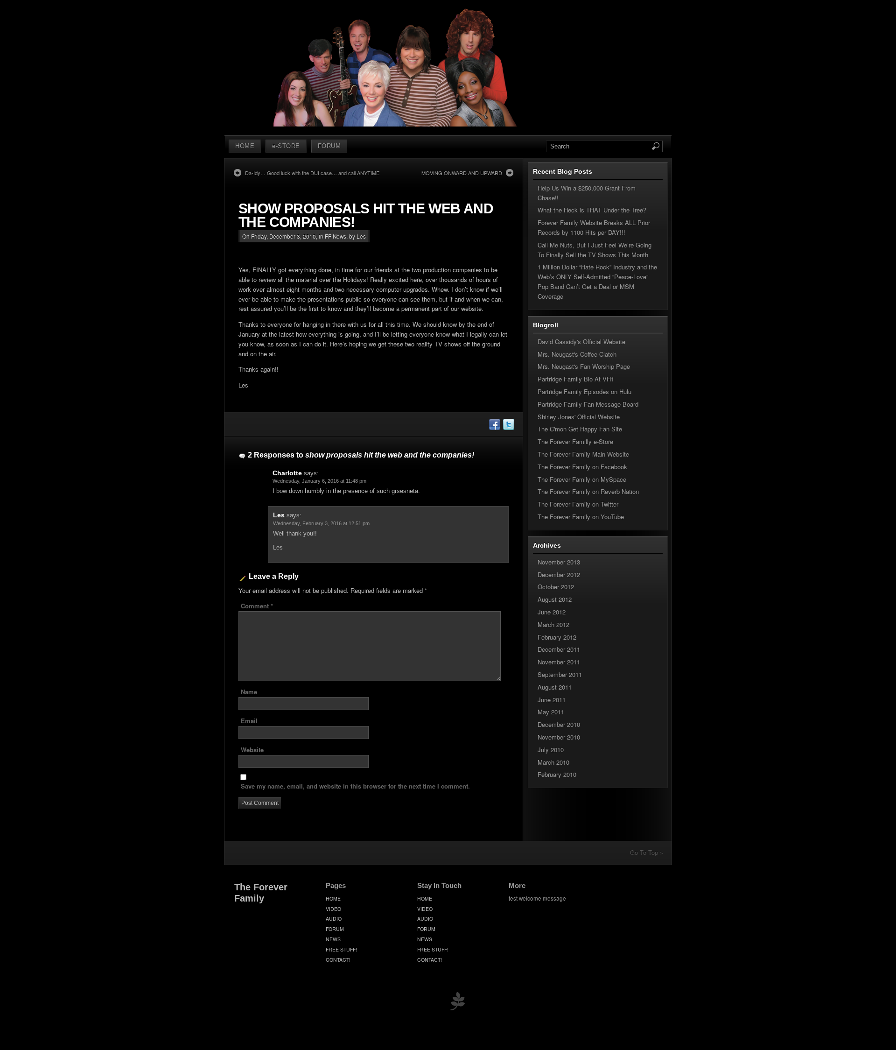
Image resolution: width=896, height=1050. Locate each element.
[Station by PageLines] (457, 1003)
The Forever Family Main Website (583, 454)
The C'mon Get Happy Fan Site (580, 428)
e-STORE (286, 145)
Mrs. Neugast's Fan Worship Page (584, 366)
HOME (244, 145)
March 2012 (553, 624)
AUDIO (334, 918)
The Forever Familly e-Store (575, 441)
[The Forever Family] (395, 124)
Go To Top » (646, 852)
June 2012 (552, 611)
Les (279, 515)
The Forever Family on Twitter (578, 504)
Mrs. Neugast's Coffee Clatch (577, 354)
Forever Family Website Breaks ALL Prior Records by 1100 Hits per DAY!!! (594, 227)
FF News (335, 236)
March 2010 (553, 762)
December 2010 (559, 724)
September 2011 (560, 674)
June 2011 (552, 699)
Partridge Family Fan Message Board (588, 404)
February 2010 (557, 774)
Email (249, 720)
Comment (257, 605)
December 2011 (559, 649)
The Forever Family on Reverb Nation (588, 491)
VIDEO (333, 908)
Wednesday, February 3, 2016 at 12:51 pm (321, 523)
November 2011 (559, 661)
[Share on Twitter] (508, 427)
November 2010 (559, 737)
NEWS (333, 939)
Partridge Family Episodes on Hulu (584, 391)
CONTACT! (338, 959)
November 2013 (559, 561)
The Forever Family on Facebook (582, 466)
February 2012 (557, 637)
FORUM (329, 145)
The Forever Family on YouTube (581, 516)
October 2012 (556, 586)
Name (249, 691)
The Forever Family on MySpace (582, 479)
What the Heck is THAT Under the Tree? (592, 209)
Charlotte (287, 473)
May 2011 (551, 711)
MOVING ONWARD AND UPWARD (461, 172)
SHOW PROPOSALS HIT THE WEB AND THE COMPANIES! (365, 215)
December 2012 (559, 574)
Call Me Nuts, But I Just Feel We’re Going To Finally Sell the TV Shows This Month (594, 249)
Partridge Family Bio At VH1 (576, 378)
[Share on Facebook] (494, 427)
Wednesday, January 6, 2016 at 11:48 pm (319, 481)
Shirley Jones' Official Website (579, 416)
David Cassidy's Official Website (581, 341)
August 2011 (555, 687)
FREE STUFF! (341, 949)
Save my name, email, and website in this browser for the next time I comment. (355, 786)
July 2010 (551, 749)
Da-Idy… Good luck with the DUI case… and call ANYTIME (312, 172)
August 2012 (555, 599)
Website (252, 749)
